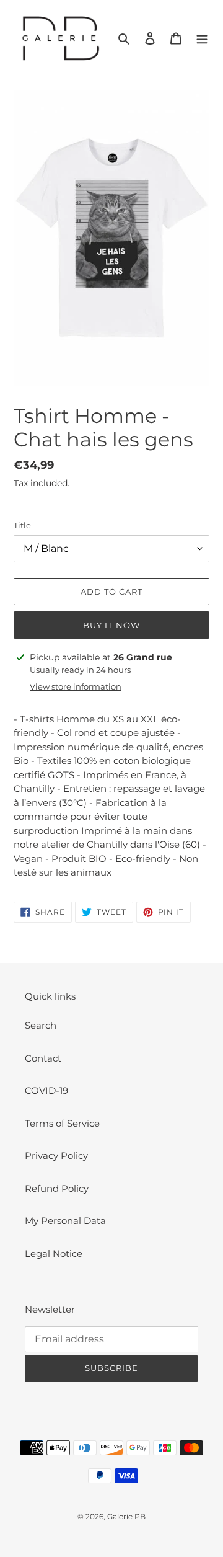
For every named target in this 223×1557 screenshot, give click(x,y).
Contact (43, 1058)
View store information (75, 686)
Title (22, 525)
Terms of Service (62, 1123)
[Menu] (202, 38)
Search (40, 1025)
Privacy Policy (56, 1155)
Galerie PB (126, 1516)
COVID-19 (46, 1090)
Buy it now (111, 625)
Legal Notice (53, 1253)
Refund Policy (57, 1188)
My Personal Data (65, 1221)
